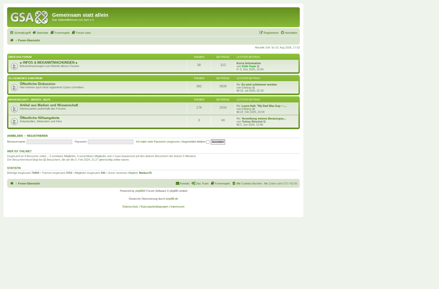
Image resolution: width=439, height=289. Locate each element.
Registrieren (37, 135)
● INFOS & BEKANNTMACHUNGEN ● (48, 62)
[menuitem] (40, 33)
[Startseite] (30, 16)
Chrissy (247, 87)
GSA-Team (249, 66)
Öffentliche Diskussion (37, 84)
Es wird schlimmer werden (259, 84)
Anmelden (15, 135)
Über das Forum (20, 57)
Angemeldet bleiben (194, 141)
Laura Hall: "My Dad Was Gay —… (264, 105)
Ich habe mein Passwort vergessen (158, 141)
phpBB (139, 190)
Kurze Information (249, 63)
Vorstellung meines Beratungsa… (264, 118)
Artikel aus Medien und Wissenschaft (49, 105)
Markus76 (145, 172)
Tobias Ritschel (252, 121)
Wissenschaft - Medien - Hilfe (29, 99)
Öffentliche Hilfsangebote (39, 118)
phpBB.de (172, 198)
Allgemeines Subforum (25, 78)
